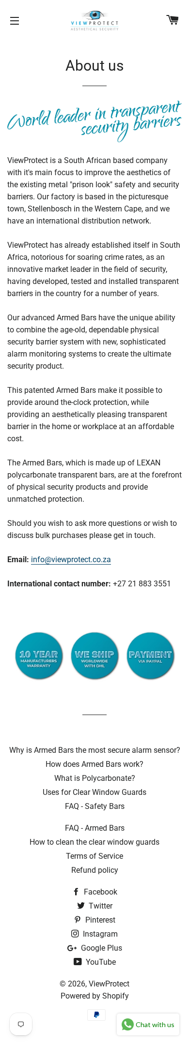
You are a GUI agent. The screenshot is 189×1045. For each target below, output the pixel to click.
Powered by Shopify (95, 995)
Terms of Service (94, 856)
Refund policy (94, 870)
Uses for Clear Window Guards (94, 792)
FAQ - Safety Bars (95, 806)
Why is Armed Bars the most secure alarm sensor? (94, 750)
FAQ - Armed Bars (95, 828)
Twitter (99, 906)
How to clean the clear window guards (94, 842)
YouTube (100, 962)
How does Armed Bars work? (94, 764)
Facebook (99, 891)
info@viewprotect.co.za (71, 559)
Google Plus (100, 948)
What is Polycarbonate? (94, 778)
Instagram (99, 934)
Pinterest (99, 920)
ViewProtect (109, 983)
